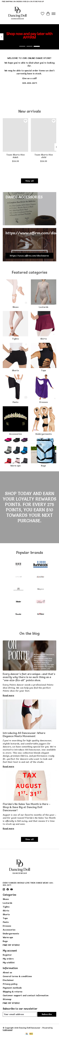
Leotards (43, 307)
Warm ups (15, 465)
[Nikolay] (18, 601)
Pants (15, 402)
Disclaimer (8, 980)
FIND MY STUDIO (11, 945)
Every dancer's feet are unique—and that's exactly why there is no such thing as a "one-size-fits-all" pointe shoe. (29, 677)
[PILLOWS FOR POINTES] (40, 601)
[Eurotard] (18, 589)
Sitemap (7, 999)
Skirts (43, 338)
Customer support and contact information (25, 995)
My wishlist (9, 962)
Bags (43, 465)
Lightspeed (7, 1030)
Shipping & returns (12, 991)
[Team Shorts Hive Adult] (15, 135)
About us (7, 972)
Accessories (15, 434)
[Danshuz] (40, 577)
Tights (15, 338)
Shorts (15, 370)
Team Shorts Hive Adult (15, 156)
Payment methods (12, 987)
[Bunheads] (40, 564)
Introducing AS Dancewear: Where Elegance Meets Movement (24, 734)
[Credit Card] (26, 1034)
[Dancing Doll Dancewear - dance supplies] (17, 13)
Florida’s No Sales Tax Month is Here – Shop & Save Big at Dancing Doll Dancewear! (26, 807)
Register (7, 954)
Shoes (15, 307)
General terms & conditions (17, 976)
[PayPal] (31, 1034)
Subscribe (47, 1014)
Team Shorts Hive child (43, 156)
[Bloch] (18, 564)
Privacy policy (10, 984)
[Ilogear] (40, 589)
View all (29, 180)
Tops (43, 370)
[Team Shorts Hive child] (43, 135)
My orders (8, 958)
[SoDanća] (40, 614)
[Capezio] (18, 577)
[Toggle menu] (53, 13)
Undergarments (43, 434)
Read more (8, 695)
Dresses (43, 402)
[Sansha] (18, 614)
